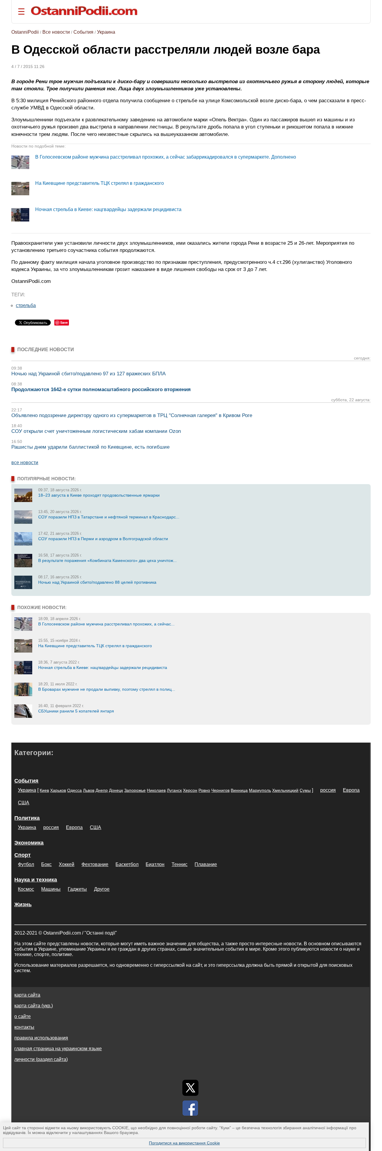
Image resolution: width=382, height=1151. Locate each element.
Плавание (206, 864)
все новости (24, 462)
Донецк (116, 790)
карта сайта (27, 994)
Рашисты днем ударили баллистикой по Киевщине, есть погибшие (90, 447)
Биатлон (155, 864)
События (83, 32)
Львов (88, 790)
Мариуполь (260, 790)
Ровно (204, 790)
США (23, 802)
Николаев (156, 790)
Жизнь (23, 904)
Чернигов (220, 790)
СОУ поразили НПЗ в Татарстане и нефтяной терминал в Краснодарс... (108, 517)
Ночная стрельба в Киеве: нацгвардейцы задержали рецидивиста (108, 209)
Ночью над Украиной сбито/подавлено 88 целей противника (97, 582)
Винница (239, 790)
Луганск (174, 790)
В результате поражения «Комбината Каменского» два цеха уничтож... (107, 560)
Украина (106, 32)
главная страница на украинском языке (58, 1048)
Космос (26, 889)
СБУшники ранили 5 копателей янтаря (76, 711)
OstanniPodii (25, 32)
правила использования (41, 1037)
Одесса (74, 790)
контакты (24, 1027)
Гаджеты (77, 889)
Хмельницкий (285, 790)
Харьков (58, 790)
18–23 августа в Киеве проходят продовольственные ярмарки (99, 495)
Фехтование (94, 864)
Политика (27, 818)
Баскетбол (126, 864)
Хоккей (66, 864)
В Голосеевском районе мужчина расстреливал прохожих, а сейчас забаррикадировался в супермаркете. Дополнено (165, 156)
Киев (44, 790)
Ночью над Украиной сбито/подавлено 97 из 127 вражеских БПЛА (88, 374)
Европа (351, 790)
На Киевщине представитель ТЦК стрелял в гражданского (99, 183)
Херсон (190, 790)
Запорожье (135, 790)
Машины (51, 889)
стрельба (26, 305)
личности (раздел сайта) (41, 1059)
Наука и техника (35, 880)
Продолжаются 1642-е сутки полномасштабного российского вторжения (101, 389)
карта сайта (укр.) (33, 1005)
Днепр (102, 790)
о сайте (22, 1016)
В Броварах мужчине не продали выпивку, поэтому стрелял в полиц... (106, 689)
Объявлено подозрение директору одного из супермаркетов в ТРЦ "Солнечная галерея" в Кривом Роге (131, 415)
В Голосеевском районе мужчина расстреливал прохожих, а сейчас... (106, 624)
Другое (102, 889)
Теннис (179, 864)
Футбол (26, 864)
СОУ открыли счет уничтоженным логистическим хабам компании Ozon (96, 431)
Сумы (305, 790)
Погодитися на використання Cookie (184, 1143)
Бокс (46, 864)
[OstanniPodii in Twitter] (190, 1087)
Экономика (29, 843)
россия (328, 790)
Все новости (56, 32)
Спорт (22, 855)
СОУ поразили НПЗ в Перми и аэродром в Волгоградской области (103, 538)
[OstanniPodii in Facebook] (190, 1108)
